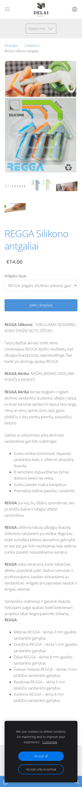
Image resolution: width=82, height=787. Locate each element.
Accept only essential (41, 769)
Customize (49, 742)
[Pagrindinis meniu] (7, 9)
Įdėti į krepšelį (41, 305)
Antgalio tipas (15, 275)
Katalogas (11, 45)
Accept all (41, 756)
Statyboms (32, 45)
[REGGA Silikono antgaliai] (15, 186)
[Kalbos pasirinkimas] (74, 9)
